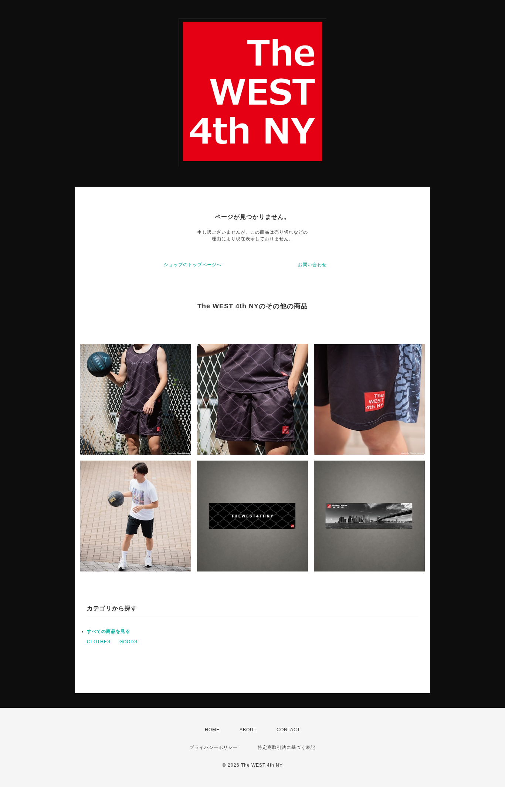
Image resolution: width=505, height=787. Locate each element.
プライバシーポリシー (214, 747)
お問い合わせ (312, 264)
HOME (212, 729)
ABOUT (248, 729)
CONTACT (288, 729)
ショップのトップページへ (192, 264)
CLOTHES (99, 641)
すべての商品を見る (108, 631)
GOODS (128, 641)
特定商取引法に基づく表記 (286, 747)
